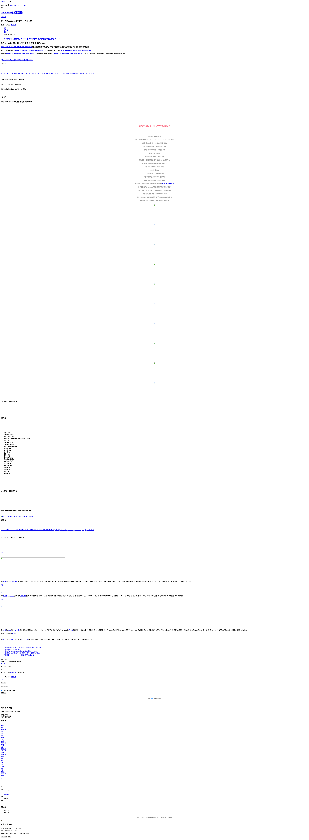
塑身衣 (3, 585)
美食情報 (13, 25)
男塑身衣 (23, 596)
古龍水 (3, 766)
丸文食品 (16, 630)
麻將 (2, 731)
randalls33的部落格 (12, 12)
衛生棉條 (3, 754)
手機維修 (3, 751)
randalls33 (3, 663)
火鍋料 (3, 741)
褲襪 (2, 727)
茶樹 (2, 762)
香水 (2, 764)
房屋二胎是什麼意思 (168, 183)
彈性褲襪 (3, 729)
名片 (5, 32)
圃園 (2, 768)
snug (2, 552)
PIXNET (142, 817)
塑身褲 (3, 772)
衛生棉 (5, 639)
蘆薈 (2, 758)
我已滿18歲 (4, 836)
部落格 (6, 30)
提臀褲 (3, 775)
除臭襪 (5, 581)
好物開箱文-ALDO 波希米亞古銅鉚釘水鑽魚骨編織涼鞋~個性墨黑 (22, 647)
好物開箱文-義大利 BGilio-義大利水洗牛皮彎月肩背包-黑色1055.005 (32, 39)
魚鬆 (2, 599)
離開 (9, 836)
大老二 (3, 733)
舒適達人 (12, 639)
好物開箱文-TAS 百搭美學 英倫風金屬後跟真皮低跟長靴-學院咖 (22, 653)
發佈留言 (3, 692)
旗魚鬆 (71, 630)
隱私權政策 (163, 817)
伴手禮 (3, 737)
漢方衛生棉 (24, 639)
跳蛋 (2, 747)
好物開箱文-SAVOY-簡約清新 (12, 649)
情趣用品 (3, 743)
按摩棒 (3, 745)
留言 (16, 672)
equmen (12, 596)
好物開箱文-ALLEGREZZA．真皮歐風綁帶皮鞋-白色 (19, 655)
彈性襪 (3, 725)
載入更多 (3, 682)
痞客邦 (12, 672)
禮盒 (13, 633)
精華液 (3, 760)
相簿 (5, 28)
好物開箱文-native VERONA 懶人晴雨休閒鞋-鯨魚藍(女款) (20, 651)
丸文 (9, 630)
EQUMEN (3, 773)
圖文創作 (13, 677)
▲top (2, 679)
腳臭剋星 (15, 581)
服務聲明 (170, 817)
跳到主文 (3, 17)
